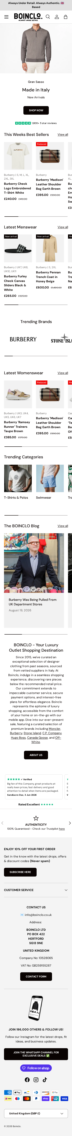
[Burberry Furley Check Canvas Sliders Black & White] (18, 248)
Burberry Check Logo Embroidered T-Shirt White (17, 188)
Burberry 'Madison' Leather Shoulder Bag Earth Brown (49, 184)
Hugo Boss (18, 738)
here (62, 828)
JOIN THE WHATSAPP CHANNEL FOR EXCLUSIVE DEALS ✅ (36, 1054)
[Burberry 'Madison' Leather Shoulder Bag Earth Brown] (50, 156)
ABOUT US (36, 755)
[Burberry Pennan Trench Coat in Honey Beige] (50, 248)
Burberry (16, 733)
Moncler (54, 729)
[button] (65, 17)
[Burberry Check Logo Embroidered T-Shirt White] (18, 156)
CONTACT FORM (36, 976)
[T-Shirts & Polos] (18, 478)
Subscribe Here (20, 872)
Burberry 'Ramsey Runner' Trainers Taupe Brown (17, 426)
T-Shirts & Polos (16, 497)
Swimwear (43, 497)
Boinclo (17, 1126)
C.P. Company (51, 733)
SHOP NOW (36, 110)
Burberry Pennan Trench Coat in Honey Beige (48, 276)
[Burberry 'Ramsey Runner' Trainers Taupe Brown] (18, 394)
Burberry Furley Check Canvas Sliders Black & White (15, 283)
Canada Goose (37, 738)
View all (63, 134)
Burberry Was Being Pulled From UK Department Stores (33, 602)
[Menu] (6, 17)
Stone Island (32, 733)
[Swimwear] (50, 478)
